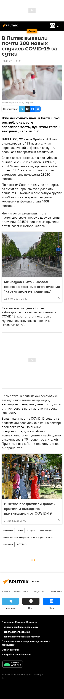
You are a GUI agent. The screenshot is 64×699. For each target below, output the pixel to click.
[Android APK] (13, 665)
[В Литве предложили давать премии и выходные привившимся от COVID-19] (32, 476)
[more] (58, 298)
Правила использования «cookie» (21, 636)
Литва (20, 530)
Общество (8, 530)
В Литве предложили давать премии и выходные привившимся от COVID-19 (29, 508)
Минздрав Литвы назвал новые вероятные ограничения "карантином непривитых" (32, 287)
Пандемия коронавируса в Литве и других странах (28, 537)
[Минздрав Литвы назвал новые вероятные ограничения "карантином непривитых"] (32, 254)
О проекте (8, 622)
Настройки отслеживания (16, 654)
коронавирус (46, 530)
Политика (21, 591)
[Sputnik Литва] (11, 26)
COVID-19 (21, 544)
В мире (6, 591)
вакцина (31, 530)
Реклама (20, 622)
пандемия (8, 544)
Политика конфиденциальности (20, 627)
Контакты (31, 622)
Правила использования (16, 631)
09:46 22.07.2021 (12, 61)
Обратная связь (11, 649)
